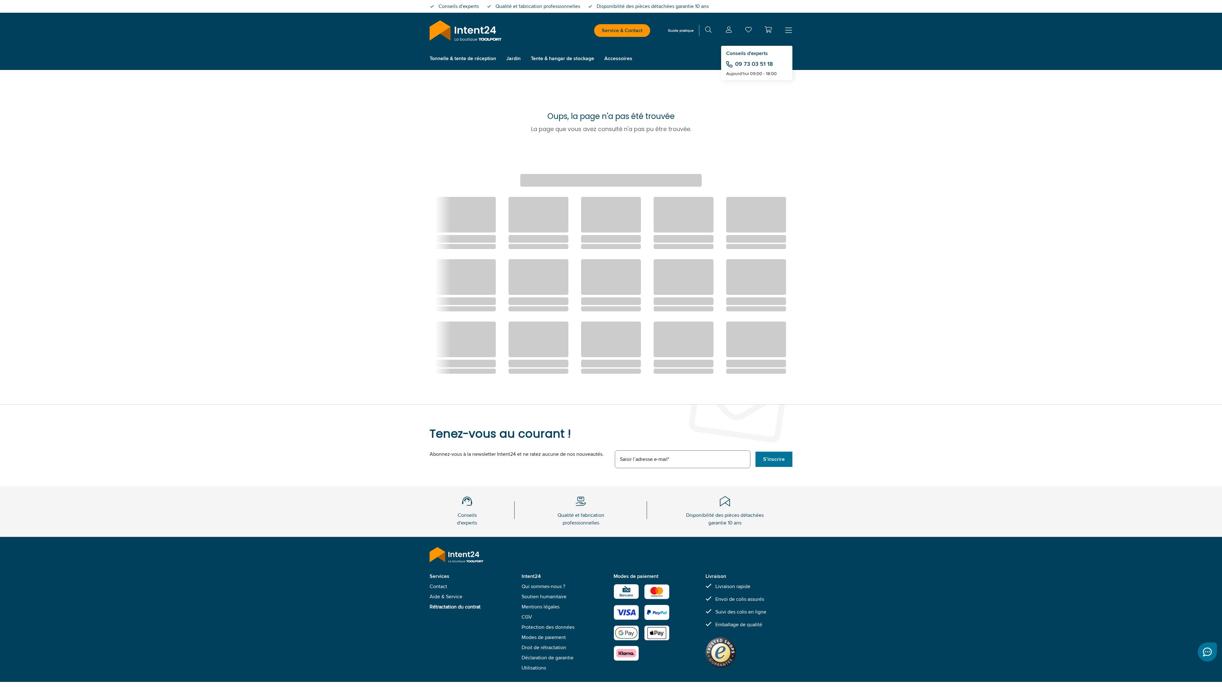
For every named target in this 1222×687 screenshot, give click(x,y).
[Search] (708, 30)
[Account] (729, 30)
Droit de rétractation (544, 647)
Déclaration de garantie (547, 657)
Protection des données (548, 627)
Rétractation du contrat (455, 606)
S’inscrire (774, 459)
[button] (768, 29)
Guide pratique (681, 30)
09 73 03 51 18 (754, 64)
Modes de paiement (544, 637)
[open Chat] (1207, 652)
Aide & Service (446, 596)
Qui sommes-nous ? (543, 586)
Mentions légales (540, 606)
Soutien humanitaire (544, 596)
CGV (527, 617)
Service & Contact (622, 30)
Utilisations (534, 667)
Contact (438, 586)
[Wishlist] (748, 31)
